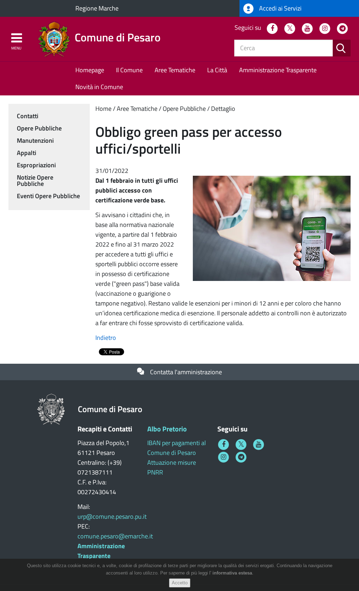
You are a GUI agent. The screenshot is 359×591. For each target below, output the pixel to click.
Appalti (26, 152)
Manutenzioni (35, 140)
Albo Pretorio (167, 428)
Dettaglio (223, 108)
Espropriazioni (36, 165)
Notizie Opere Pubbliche (35, 180)
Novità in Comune (99, 87)
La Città (217, 70)
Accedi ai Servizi (280, 8)
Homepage (89, 70)
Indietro (105, 337)
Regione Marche (96, 8)
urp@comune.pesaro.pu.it (112, 516)
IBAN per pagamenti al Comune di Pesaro (176, 447)
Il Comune (129, 70)
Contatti (27, 116)
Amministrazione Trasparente (278, 70)
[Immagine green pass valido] (272, 228)
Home (103, 108)
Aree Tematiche (175, 70)
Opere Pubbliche (184, 108)
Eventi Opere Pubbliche (48, 196)
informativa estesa (232, 573)
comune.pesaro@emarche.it (115, 536)
